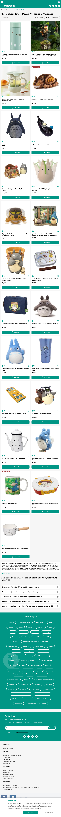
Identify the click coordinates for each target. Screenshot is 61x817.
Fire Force (15, 641)
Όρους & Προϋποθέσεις (22, 732)
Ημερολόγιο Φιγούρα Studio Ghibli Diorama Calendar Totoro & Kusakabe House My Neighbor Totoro (45, 234)
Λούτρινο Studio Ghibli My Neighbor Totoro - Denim (14, 144)
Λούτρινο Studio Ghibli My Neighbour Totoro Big (45, 323)
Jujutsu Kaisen (12, 660)
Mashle (23, 665)
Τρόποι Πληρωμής (8, 770)
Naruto (39, 670)
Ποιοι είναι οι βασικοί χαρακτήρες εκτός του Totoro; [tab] (20, 592)
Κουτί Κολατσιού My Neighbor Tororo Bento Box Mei (45, 504)
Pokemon (30, 675)
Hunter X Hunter (17, 655)
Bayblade (11, 627)
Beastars (21, 627)
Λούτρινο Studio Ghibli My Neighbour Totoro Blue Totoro (15, 369)
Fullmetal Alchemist (12, 646)
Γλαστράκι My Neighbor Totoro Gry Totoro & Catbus (14, 189)
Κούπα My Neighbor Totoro (9, 503)
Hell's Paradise (16, 651)
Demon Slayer (47, 632)
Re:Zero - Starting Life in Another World (43, 679)
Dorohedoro (15, 636)
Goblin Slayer (26, 646)
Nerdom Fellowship (8, 778)
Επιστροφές (6, 772)
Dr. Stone (26, 636)
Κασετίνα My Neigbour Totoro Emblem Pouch (14, 323)
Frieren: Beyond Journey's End (30, 641)
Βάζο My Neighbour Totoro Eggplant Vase (43, 144)
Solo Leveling (49, 684)
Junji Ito (23, 660)
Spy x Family (23, 689)
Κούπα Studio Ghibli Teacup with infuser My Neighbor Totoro (14, 99)
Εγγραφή (51, 728)
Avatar (50, 622)
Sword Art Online (35, 689)
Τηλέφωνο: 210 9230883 (10, 785)
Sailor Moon (11, 684)
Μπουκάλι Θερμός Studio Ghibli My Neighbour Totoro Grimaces (15, 55)
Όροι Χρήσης (6, 759)
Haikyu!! (51, 646)
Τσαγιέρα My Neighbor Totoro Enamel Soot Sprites (14, 459)
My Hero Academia (28, 670)
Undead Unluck (18, 703)
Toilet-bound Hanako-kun (43, 698)
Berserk (30, 627)
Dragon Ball (36, 636)
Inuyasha (29, 655)
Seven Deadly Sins (24, 684)
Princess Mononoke (42, 675)
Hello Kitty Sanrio (29, 651)
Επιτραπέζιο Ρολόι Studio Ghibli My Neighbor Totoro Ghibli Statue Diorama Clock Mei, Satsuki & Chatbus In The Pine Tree (45, 55)
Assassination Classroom (25, 622)
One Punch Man (18, 675)
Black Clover (40, 627)
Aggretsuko (11, 622)
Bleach (50, 627)
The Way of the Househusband (42, 694)
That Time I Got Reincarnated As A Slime (21, 694)
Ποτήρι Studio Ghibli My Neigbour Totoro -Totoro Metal (45, 369)
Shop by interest (7, 9)
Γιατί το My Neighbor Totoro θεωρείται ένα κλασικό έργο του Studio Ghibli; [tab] (27, 606)
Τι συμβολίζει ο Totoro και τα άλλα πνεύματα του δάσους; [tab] (22, 597)
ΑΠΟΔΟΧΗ (30, 812)
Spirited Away (11, 689)
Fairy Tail (47, 636)
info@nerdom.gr (7, 789)
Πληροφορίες (6, 757)
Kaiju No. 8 (32, 660)
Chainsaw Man (23, 632)
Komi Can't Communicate (46, 660)
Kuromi (14, 665)
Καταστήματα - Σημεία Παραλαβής (12, 755)
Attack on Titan (39, 622)
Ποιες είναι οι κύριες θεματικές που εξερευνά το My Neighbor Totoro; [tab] (25, 601)
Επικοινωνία (6, 763)
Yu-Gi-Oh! (43, 703)
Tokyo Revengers (27, 698)
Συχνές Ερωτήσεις (8, 774)
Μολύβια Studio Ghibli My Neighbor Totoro (14, 413)
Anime (14, 9)
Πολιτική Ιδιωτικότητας (9, 761)
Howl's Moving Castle (43, 651)
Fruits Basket (45, 641)
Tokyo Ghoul (15, 698)
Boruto (12, 632)
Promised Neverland (13, 679)
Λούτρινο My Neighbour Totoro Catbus (42, 99)
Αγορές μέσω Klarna (8, 776)
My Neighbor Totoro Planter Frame (41, 413)
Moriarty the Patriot (13, 670)
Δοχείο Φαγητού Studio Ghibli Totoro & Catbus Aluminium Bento (45, 279)
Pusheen (26, 679)
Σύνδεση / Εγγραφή (8, 748)
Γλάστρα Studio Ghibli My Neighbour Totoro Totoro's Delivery (14, 279)
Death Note (35, 632)
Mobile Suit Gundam (35, 665)
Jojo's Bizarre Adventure (42, 655)
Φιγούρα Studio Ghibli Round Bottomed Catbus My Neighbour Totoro (15, 234)
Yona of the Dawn (32, 703)
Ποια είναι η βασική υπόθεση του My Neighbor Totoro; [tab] (20, 587)
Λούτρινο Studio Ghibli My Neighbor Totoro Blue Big (45, 459)
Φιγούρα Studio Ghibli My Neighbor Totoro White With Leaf (45, 189)
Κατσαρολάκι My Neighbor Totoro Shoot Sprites (15, 548)
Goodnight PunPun (39, 646)
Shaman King (37, 684)
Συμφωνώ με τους (17, 732)
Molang (47, 665)
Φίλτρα (41, 17)
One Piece (49, 670)
